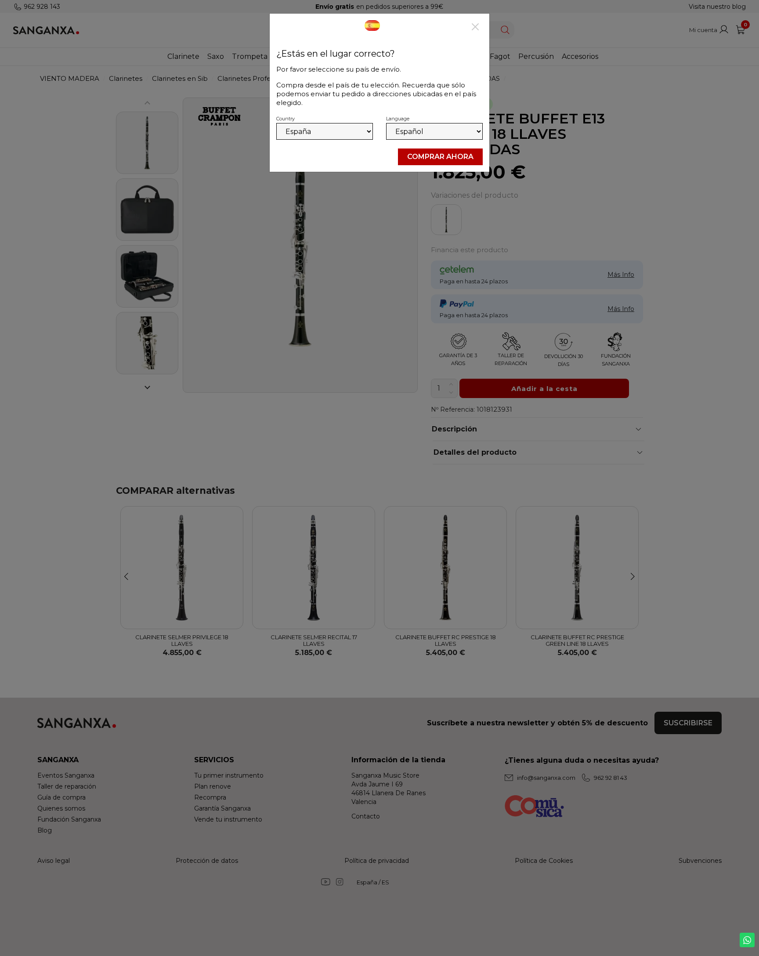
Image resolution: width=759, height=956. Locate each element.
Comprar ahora (440, 156)
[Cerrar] (475, 27)
